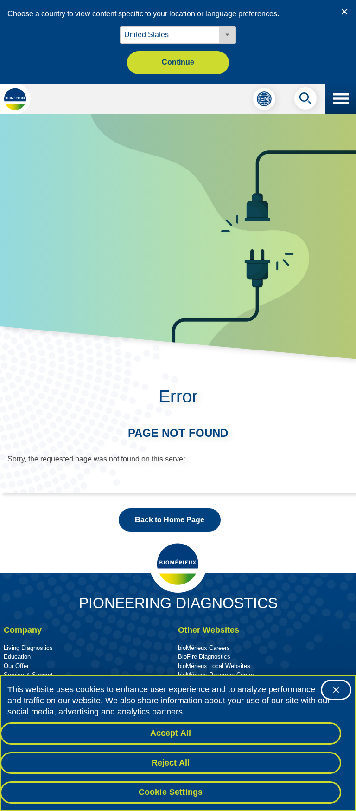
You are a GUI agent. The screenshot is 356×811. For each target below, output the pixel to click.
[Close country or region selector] (344, 11)
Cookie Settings (171, 792)
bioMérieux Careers (204, 647)
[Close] (336, 690)
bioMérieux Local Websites (214, 665)
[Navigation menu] (340, 99)
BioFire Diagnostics (204, 656)
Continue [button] (178, 62)
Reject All (171, 762)
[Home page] (15, 99)
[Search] (305, 100)
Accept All (170, 733)
